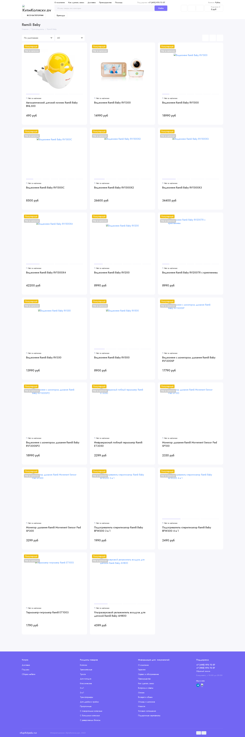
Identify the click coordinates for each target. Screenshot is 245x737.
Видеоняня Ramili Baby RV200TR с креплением (190, 272)
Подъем (25, 669)
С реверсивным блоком (90, 720)
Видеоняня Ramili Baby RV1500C (45, 187)
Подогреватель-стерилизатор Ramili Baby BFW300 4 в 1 (186, 529)
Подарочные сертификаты (149, 715)
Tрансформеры (86, 697)
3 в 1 (82, 688)
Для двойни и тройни (89, 701)
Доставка (92, 2)
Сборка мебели (28, 674)
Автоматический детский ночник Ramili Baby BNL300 (52, 104)
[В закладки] (83, 46)
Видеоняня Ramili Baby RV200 (112, 272)
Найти (161, 8)
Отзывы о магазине (146, 701)
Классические (86, 683)
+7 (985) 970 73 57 (205, 667)
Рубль (214, 2)
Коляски (83, 665)
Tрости (83, 674)
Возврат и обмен (145, 697)
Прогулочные (85, 706)
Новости (141, 706)
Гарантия (141, 669)
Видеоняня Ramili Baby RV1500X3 (182, 187)
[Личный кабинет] (184, 8)
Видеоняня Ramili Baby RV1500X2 (114, 187)
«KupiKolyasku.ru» (28, 732)
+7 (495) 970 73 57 (151, 2)
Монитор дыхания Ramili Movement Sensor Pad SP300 (53, 529)
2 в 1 (82, 692)
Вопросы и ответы (145, 688)
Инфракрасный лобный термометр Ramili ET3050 (118, 444)
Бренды (61, 15)
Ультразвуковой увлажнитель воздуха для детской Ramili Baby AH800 (119, 614)
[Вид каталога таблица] (220, 38)
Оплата (141, 692)
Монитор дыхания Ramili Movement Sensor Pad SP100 (189, 444)
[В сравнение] (78, 46)
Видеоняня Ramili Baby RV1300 (112, 102)
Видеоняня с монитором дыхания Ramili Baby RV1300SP (189, 359)
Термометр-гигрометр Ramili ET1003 (47, 612)
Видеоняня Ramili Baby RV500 (112, 357)
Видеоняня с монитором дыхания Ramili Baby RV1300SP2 (52, 444)
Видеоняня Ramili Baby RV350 (43, 357)
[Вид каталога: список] (212, 38)
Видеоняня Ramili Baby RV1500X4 (46, 272)
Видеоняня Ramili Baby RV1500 (180, 102)
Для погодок (85, 678)
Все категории (35, 15)
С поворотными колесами (91, 711)
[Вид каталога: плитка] (205, 38)
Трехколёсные (86, 669)
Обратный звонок (203, 671)
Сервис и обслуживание (148, 674)
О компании (59, 2)
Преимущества (105, 2)
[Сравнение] (192, 8)
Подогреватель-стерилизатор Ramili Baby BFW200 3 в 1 (118, 529)
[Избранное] (200, 8)
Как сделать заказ (76, 2)
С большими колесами (90, 715)
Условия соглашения (147, 711)
